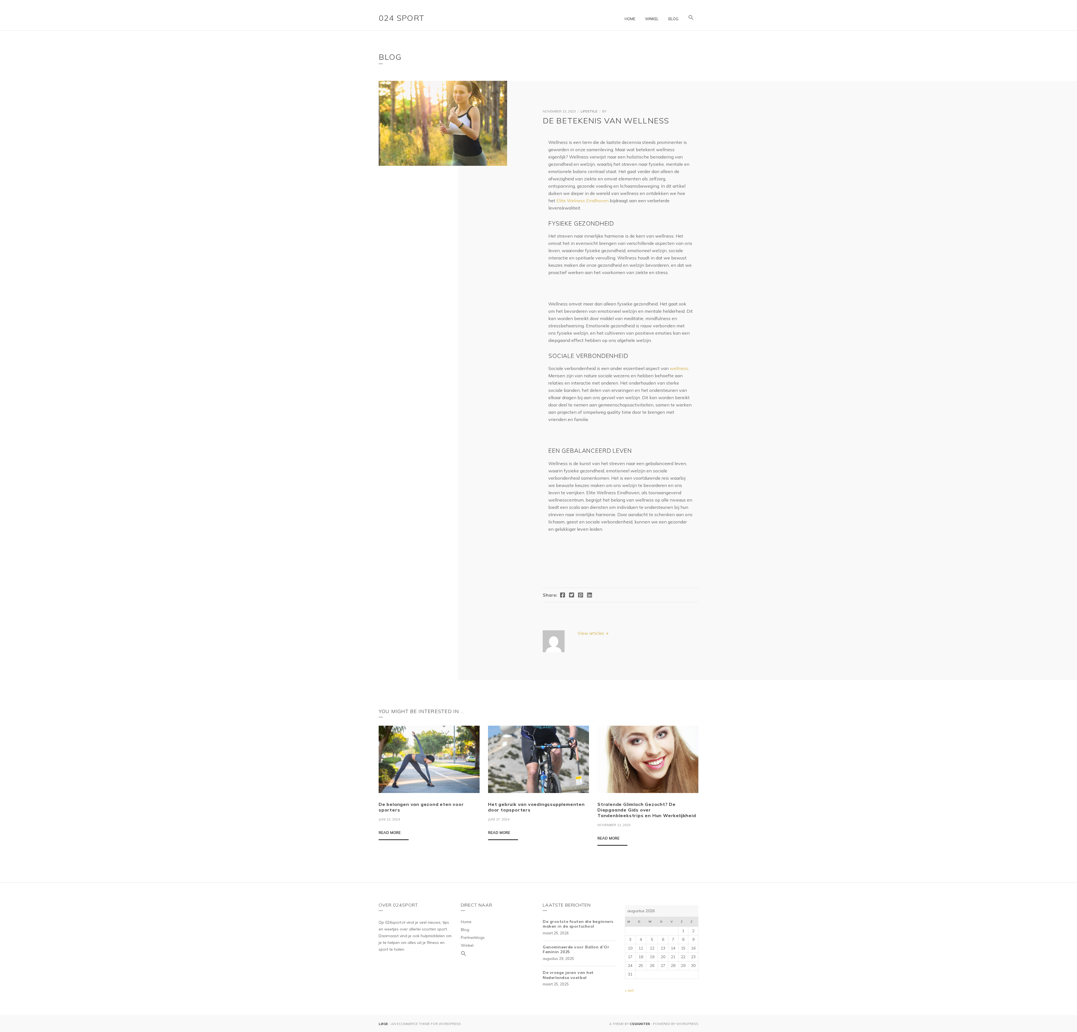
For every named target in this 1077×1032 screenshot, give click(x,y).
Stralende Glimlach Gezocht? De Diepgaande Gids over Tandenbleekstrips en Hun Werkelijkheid (646, 809)
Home (630, 19)
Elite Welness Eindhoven (582, 200)
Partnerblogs (473, 937)
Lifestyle (589, 111)
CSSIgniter (640, 1024)
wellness (679, 368)
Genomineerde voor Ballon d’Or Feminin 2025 (576, 949)
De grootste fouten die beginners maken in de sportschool (578, 924)
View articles (591, 633)
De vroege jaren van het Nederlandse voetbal (568, 975)
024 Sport (402, 18)
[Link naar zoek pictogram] (691, 18)
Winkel (652, 19)
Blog (673, 19)
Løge (384, 1024)
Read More (390, 832)
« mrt (629, 990)
